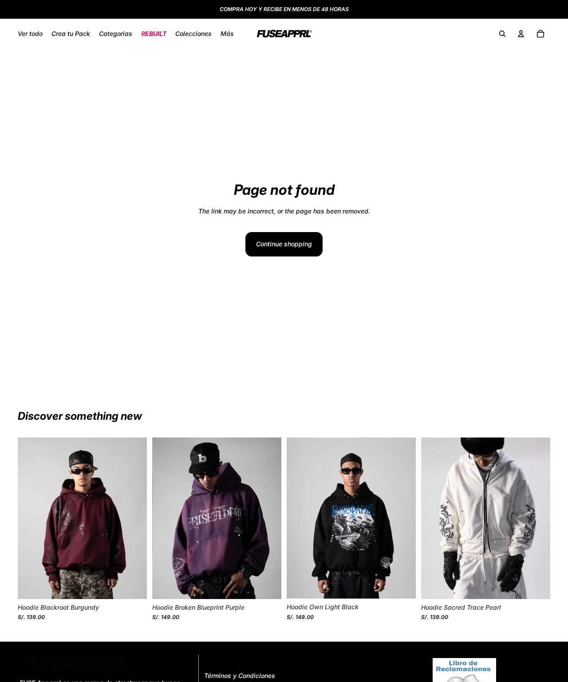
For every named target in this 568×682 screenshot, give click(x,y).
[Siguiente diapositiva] (133, 518)
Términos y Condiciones (239, 676)
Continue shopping (284, 244)
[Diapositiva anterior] (31, 518)
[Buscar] (502, 33)
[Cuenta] (521, 33)
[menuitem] (227, 34)
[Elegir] (133, 585)
